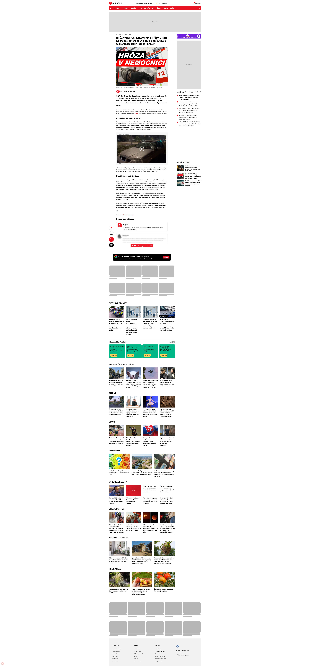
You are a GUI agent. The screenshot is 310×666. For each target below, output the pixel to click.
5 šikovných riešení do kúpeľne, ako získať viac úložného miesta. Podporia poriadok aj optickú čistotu (118, 560)
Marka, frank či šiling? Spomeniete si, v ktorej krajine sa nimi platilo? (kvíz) (119, 472)
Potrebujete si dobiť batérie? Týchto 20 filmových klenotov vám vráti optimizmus (167, 383)
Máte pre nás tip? (159, 661)
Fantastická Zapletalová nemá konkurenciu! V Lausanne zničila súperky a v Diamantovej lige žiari (116, 440)
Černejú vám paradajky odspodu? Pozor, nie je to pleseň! (164, 590)
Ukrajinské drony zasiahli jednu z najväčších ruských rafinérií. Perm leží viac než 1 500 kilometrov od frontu (150, 384)
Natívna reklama (137, 661)
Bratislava (117, 8)
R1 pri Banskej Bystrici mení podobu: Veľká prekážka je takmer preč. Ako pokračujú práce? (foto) (142, 472)
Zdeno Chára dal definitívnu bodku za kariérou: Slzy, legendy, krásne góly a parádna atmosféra (133, 441)
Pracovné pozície (118, 341)
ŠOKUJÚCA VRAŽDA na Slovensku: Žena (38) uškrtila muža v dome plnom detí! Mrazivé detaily (193, 176)
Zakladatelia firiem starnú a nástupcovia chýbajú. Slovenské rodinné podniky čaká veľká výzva (132, 412)
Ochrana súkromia (116, 651)
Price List (136, 658)
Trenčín (133, 8)
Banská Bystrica (149, 8)
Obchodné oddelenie (159, 653)
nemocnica (131, 215)
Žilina (159, 8)
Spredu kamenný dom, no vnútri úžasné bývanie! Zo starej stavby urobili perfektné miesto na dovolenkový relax (141, 560)
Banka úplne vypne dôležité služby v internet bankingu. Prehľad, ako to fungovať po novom (188, 117)
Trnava (125, 8)
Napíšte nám (115, 658)
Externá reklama (137, 651)
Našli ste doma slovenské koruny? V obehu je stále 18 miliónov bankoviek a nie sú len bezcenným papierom (164, 473)
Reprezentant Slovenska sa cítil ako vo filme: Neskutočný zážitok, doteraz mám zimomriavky (167, 441)
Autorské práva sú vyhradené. (182, 651)
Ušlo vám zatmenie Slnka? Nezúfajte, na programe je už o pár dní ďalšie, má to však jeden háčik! (150, 528)
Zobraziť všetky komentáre (143, 246)
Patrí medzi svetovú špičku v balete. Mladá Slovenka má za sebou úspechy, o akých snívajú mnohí (150, 412)
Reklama (136, 645)
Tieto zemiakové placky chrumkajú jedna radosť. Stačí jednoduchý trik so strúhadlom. (150, 500)
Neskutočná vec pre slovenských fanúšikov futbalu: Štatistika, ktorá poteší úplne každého (133, 527)
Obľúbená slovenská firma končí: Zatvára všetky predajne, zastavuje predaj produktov (192, 168)
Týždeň (198, 92)
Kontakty (157, 645)
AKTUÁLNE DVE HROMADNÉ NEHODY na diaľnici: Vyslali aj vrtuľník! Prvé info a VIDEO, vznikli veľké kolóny (190, 123)
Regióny (126, 34)
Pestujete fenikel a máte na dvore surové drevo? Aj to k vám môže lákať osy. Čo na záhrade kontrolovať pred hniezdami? (164, 560)
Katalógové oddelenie (160, 656)
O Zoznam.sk (115, 645)
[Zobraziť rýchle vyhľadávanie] (199, 8)
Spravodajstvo (158, 649)
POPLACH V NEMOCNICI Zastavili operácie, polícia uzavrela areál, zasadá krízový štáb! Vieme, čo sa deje (167, 324)
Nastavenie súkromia (117, 653)
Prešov (165, 8)
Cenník (135, 656)
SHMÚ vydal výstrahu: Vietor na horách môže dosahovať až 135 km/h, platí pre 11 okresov (193, 183)
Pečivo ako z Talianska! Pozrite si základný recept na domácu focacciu (133, 500)
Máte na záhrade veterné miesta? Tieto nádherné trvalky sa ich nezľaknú (119, 591)
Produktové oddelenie (160, 651)
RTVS (136, 113)
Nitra (140, 8)
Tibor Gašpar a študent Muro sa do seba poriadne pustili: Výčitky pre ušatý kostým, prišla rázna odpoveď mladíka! (116, 528)
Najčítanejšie (182, 92)
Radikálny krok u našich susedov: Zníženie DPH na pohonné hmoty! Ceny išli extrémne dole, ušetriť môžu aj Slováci (167, 528)
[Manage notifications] (2, 663)
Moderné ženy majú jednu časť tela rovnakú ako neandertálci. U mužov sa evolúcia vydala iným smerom (167, 412)
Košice (172, 8)
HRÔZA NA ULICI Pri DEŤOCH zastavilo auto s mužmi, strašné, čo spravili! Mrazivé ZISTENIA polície (189, 110)
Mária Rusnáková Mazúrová (127, 91)
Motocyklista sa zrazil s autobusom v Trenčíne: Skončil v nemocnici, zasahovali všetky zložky (116, 324)
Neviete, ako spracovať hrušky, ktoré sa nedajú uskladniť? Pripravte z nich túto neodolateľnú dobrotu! (141, 591)
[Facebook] (177, 646)
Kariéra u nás (115, 656)
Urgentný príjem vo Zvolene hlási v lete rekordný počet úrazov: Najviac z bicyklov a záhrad (150, 323)
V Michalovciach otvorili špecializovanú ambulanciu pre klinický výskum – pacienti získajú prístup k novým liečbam (132, 326)
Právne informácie (116, 649)
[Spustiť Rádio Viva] (189, 35)
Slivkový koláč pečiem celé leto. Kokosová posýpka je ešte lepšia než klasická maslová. (166, 500)
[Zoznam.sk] (180, 655)
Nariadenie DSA (115, 661)
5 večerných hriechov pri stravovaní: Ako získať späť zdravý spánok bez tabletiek (116, 500)
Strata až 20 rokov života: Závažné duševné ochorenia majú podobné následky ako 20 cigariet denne (133, 384)
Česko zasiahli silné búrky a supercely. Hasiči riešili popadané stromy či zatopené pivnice (116, 411)
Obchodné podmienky (138, 653)
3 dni (191, 92)
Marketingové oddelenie (160, 658)
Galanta (125, 215)
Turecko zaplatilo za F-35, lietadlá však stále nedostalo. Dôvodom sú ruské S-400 (116, 383)
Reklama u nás (137, 649)
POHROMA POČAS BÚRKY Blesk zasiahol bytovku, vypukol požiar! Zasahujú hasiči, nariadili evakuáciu (188, 104)
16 (111, 229)
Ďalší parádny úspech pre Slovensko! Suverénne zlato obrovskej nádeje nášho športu (150, 441)
